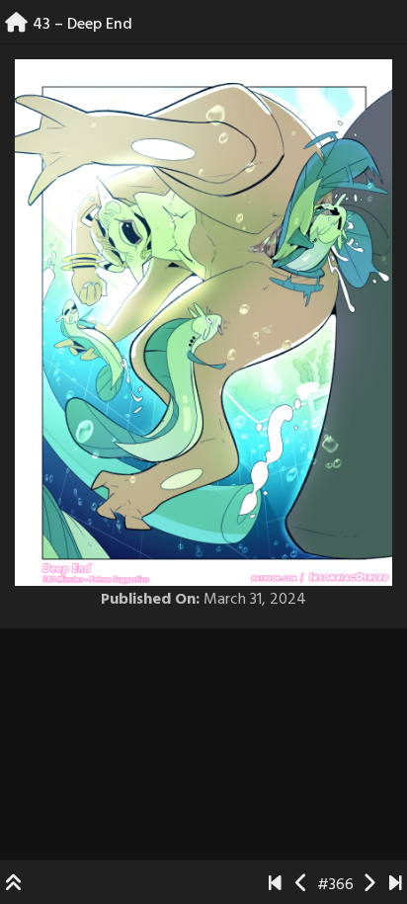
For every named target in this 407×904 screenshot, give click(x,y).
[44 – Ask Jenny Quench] (369, 885)
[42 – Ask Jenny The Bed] (301, 885)
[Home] (16, 25)
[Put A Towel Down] (395, 885)
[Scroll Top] (14, 885)
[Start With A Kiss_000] (275, 885)
